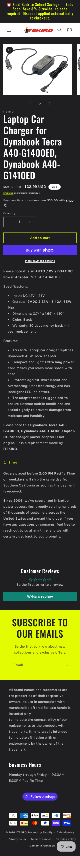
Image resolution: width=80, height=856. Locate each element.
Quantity (9, 213)
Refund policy (65, 832)
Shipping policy (66, 839)
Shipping (8, 192)
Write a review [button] (40, 597)
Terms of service (41, 839)
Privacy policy (17, 839)
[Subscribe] (66, 665)
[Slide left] (30, 103)
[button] (9, 30)
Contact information (42, 845)
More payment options (40, 260)
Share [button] (12, 462)
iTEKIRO (21, 832)
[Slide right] (50, 103)
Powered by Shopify (40, 832)
